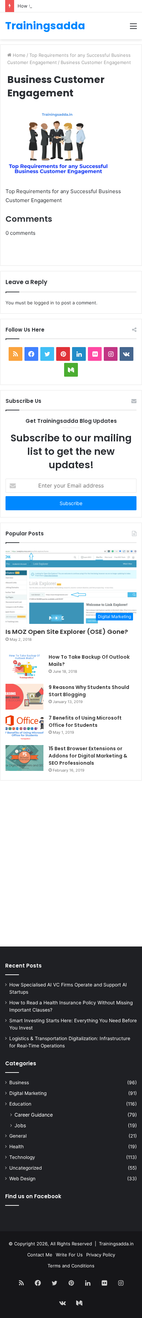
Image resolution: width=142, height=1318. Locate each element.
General (18, 1136)
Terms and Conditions (71, 1265)
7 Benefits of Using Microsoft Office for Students (85, 721)
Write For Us (69, 1254)
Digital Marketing (28, 1093)
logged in (44, 302)
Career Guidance (33, 1115)
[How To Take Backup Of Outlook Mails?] (24, 666)
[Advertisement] (71, 865)
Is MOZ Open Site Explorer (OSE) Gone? (67, 631)
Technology (22, 1157)
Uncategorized (25, 1168)
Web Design (22, 1178)
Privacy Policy (100, 1254)
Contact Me (39, 1254)
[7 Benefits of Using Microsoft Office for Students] (24, 727)
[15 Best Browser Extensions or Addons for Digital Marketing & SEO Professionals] (24, 758)
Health (16, 1146)
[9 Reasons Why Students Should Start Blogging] (24, 697)
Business (19, 1082)
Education (20, 1104)
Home (18, 55)
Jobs (20, 1125)
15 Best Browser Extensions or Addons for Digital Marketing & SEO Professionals (88, 755)
